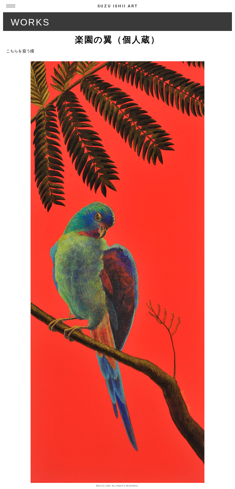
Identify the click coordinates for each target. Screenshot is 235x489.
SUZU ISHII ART (117, 6)
